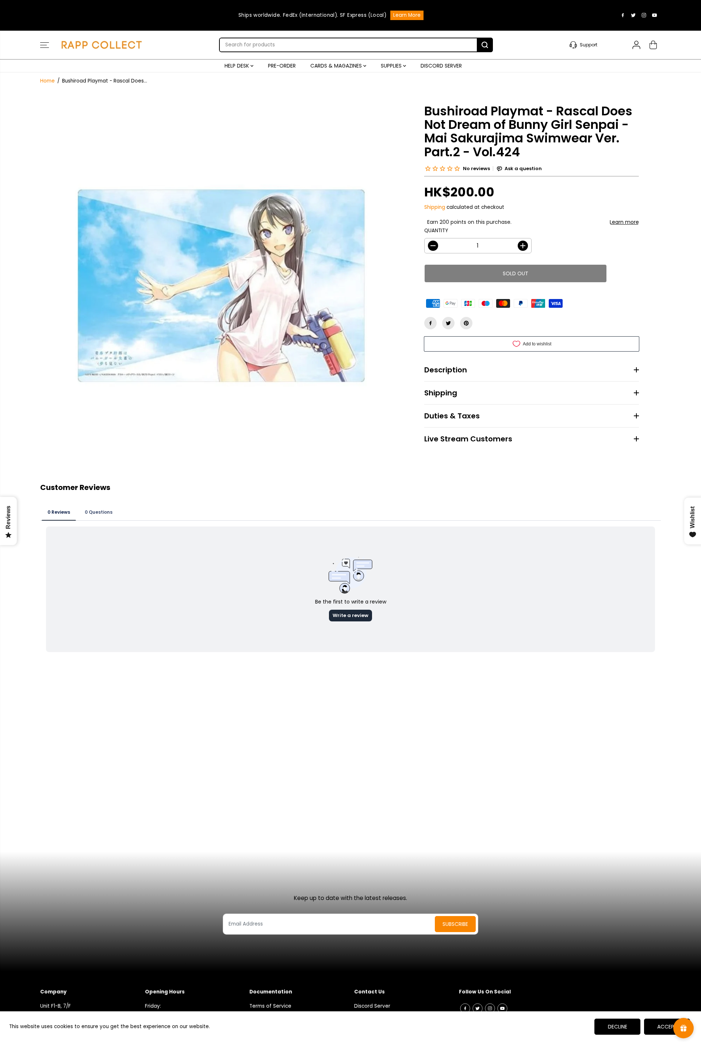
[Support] (592, 44)
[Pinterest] (466, 323)
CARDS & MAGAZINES (336, 65)
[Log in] (636, 45)
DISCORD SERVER (441, 65)
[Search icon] (485, 45)
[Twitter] (633, 15)
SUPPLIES (392, 65)
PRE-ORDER (282, 65)
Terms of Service (270, 1006)
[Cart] (653, 45)
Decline (617, 1026)
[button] (44, 45)
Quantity (436, 230)
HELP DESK (237, 65)
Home (47, 80)
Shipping (434, 207)
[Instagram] (644, 15)
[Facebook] (622, 15)
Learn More (407, 15)
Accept (667, 1026)
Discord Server (372, 1006)
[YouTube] (654, 15)
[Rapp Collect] (102, 44)
